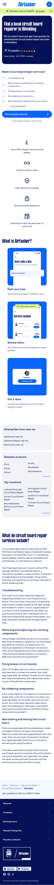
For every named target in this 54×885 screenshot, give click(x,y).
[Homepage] (27, 4)
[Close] (50, 11)
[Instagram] (9, 874)
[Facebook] (4, 874)
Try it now (40, 11)
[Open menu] (4, 4)
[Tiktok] (13, 874)
